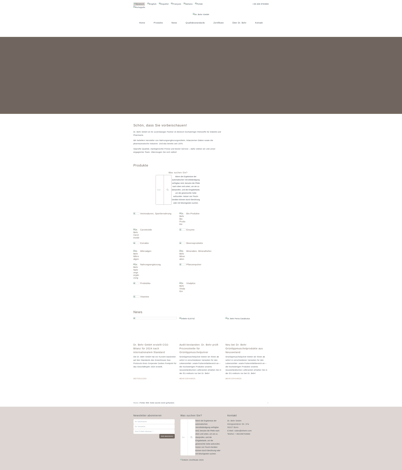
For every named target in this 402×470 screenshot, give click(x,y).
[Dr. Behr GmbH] (201, 14)
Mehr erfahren (187, 379)
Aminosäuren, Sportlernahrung (155, 213)
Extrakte (144, 243)
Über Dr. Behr (239, 23)
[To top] (268, 402)
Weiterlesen (140, 379)
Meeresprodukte (194, 243)
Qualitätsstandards (195, 23)
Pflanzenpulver (193, 264)
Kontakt (259, 23)
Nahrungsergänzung (150, 264)
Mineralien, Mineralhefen (198, 251)
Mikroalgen (145, 251)
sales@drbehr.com (243, 431)
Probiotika (145, 283)
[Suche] (167, 190)
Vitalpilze (190, 283)
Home (142, 23)
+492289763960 (242, 434)
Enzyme (190, 230)
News (174, 23)
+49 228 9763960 (261, 4)
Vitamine (144, 297)
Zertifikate (218, 23)
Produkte (158, 23)
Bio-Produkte (193, 213)
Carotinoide (146, 230)
